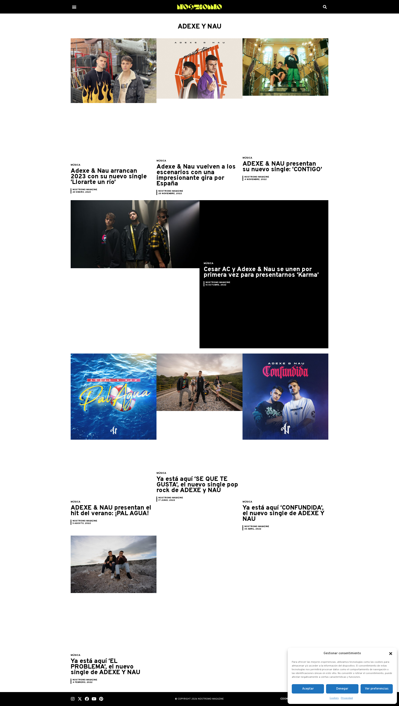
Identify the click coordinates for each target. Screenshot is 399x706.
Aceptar (308, 689)
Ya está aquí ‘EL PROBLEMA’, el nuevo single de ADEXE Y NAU (105, 667)
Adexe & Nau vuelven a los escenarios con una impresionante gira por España (196, 175)
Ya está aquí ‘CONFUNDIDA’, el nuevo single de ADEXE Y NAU (283, 513)
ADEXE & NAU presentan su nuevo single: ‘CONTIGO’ (282, 167)
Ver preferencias (376, 689)
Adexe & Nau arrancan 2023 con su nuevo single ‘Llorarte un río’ (109, 176)
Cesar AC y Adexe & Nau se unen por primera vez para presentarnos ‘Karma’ (261, 272)
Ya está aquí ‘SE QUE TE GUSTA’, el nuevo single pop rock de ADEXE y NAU (197, 484)
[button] (391, 653)
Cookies (334, 698)
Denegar (342, 689)
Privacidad (347, 698)
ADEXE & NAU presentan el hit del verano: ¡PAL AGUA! (111, 510)
